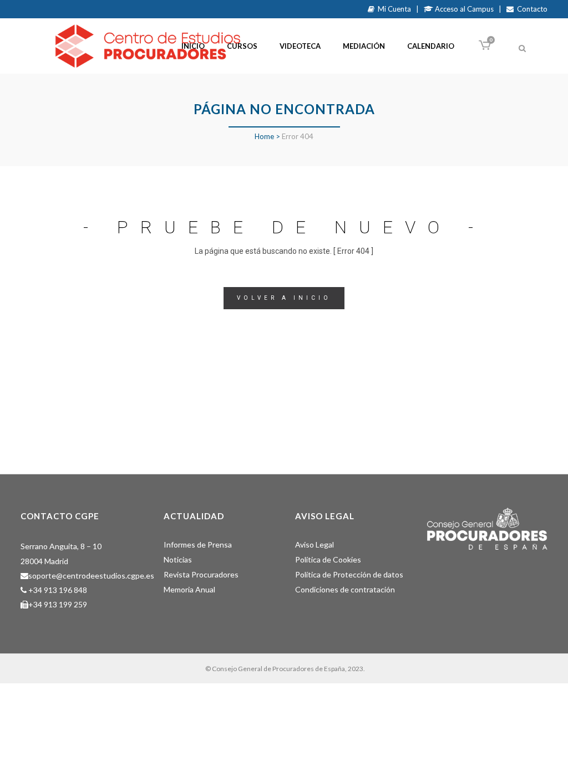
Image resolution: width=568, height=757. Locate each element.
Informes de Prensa (198, 544)
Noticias (178, 559)
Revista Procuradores (201, 574)
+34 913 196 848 (57, 590)
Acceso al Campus (463, 8)
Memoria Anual (189, 589)
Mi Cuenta (392, 8)
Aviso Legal (314, 544)
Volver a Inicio (284, 298)
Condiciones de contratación (345, 589)
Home (264, 136)
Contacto (530, 8)
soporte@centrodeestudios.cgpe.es (91, 575)
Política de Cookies (328, 559)
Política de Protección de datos (349, 574)
